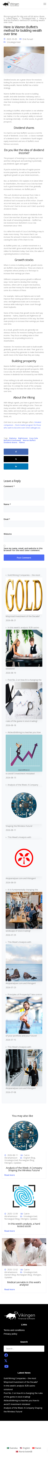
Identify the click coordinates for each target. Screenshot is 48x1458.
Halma (22, 442)
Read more (9, 1175)
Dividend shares (10, 442)
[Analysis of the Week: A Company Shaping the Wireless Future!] (23, 1136)
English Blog (29, 1157)
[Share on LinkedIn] (16, 466)
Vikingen (8, 1162)
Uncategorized (13, 42)
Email (7, 519)
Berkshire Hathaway (12, 440)
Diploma (12, 438)
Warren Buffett (29, 440)
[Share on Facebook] (16, 452)
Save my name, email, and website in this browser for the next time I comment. (23, 549)
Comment (9, 486)
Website (8, 534)
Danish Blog (10, 1274)
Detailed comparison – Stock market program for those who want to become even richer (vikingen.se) (22, 425)
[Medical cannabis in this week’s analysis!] (24, 1252)
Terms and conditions (14, 1330)
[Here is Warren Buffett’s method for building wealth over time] (24, 61)
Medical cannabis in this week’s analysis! (24, 1283)
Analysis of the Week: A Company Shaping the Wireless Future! (24, 1169)
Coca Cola (33, 438)
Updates (17, 1162)
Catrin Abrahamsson (17, 1156)
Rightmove (23, 438)
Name (7, 504)
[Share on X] (16, 459)
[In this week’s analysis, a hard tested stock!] (24, 1196)
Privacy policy (10, 1334)
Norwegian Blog (26, 1160)
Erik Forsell (28, 39)
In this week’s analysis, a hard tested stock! (24, 1225)
